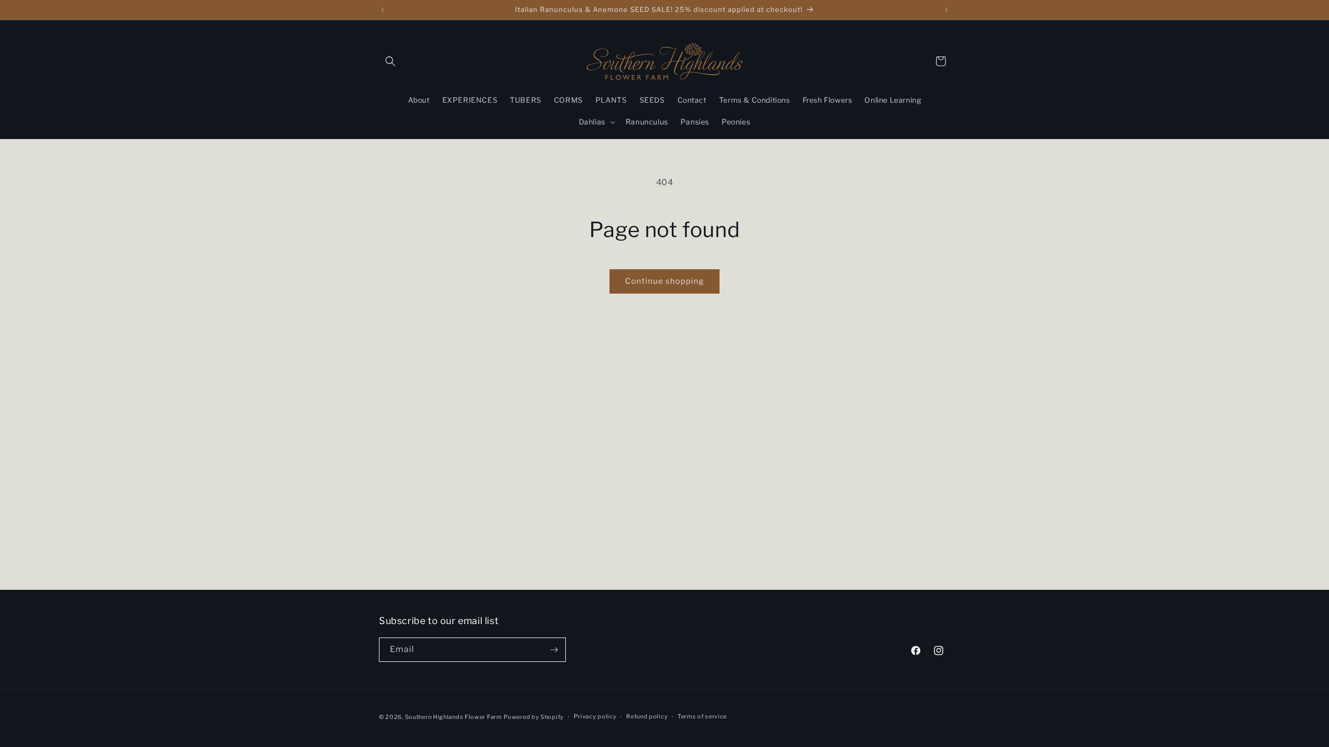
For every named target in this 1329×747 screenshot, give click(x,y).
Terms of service (702, 716)
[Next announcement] (946, 10)
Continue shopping (664, 281)
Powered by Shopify (534, 717)
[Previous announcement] (382, 10)
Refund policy (647, 716)
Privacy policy (595, 716)
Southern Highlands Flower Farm (453, 717)
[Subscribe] (554, 650)
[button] (390, 61)
